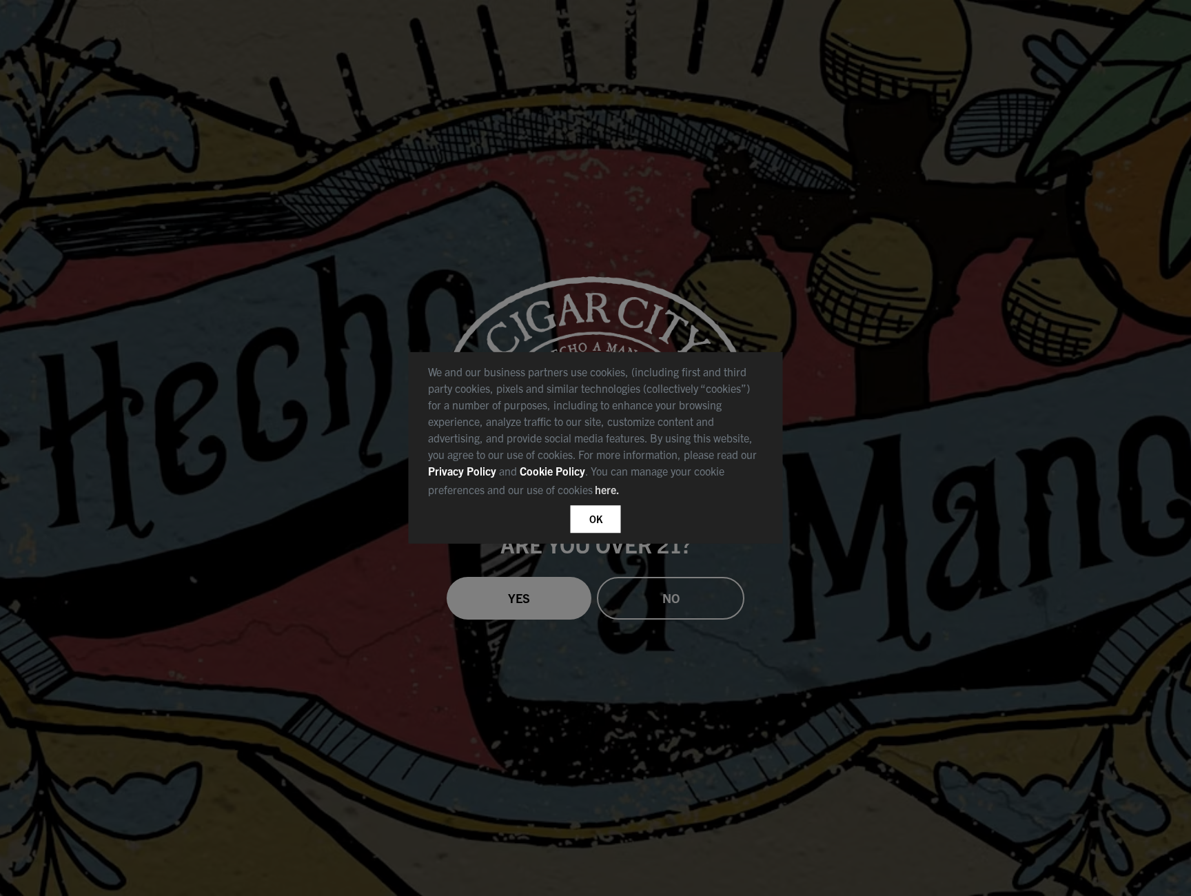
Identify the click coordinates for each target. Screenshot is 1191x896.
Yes (519, 598)
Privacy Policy (462, 471)
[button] (627, 492)
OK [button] (595, 519)
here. (607, 489)
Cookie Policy (552, 471)
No (671, 598)
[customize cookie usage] (635, 494)
